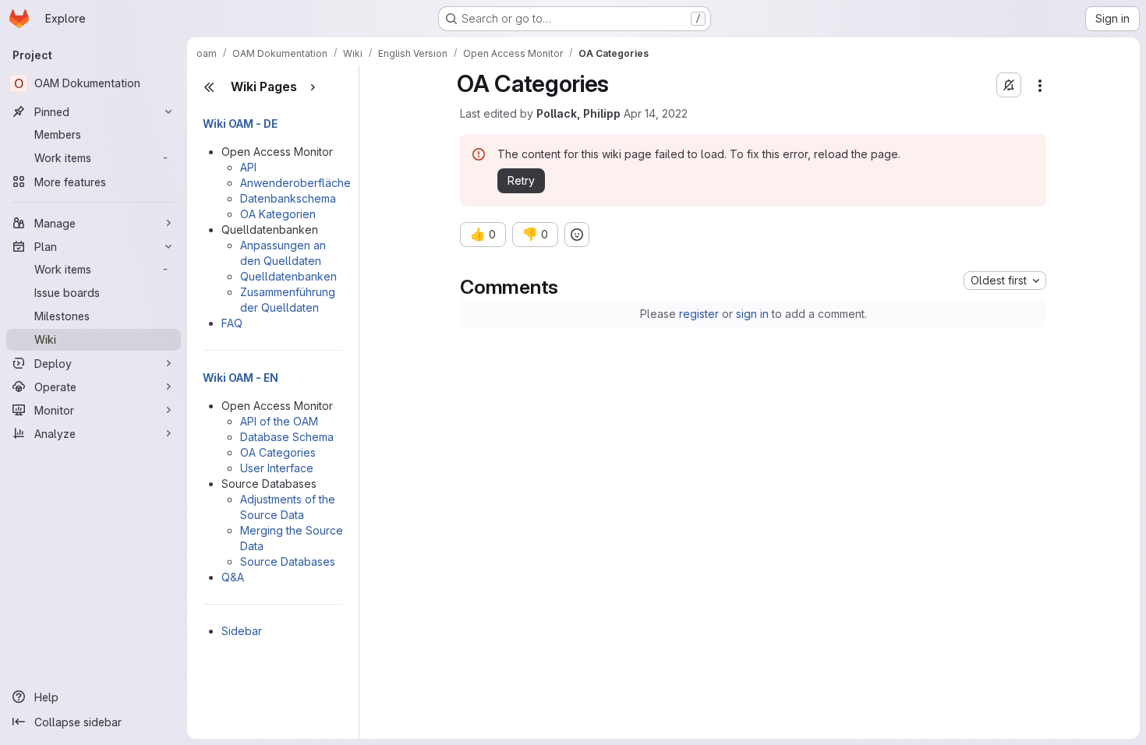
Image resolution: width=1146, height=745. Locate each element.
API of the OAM (279, 421)
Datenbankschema (288, 198)
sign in (752, 313)
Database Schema (287, 436)
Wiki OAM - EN (240, 377)
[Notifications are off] (1008, 84)
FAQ (231, 323)
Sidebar (241, 630)
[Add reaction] (576, 234)
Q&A (232, 577)
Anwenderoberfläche (295, 182)
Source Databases (287, 561)
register (699, 313)
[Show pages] (312, 87)
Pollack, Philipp (578, 113)
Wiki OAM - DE (240, 123)
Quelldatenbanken (288, 276)
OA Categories (278, 452)
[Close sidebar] (208, 87)
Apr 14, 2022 (656, 113)
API (248, 167)
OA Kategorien (278, 214)
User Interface (276, 468)
